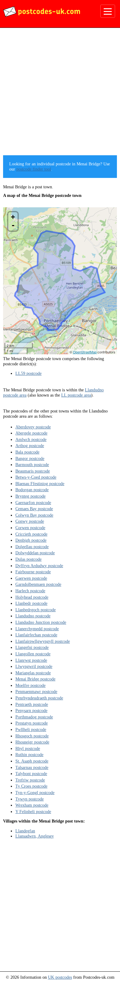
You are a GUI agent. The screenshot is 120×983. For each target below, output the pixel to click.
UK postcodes (60, 977)
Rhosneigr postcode (32, 742)
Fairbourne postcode (33, 571)
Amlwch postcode (30, 439)
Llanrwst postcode (31, 660)
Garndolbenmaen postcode (38, 584)
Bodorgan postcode (32, 489)
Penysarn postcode (31, 710)
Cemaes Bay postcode (34, 508)
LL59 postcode (28, 373)
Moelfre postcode (30, 685)
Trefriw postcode (30, 780)
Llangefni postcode (32, 647)
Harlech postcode (30, 590)
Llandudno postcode (32, 615)
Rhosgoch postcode (32, 735)
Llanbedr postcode (31, 603)
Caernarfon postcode (33, 502)
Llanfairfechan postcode (36, 634)
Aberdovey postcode (33, 426)
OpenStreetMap (85, 351)
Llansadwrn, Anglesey (34, 836)
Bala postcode (27, 452)
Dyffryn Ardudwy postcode (39, 565)
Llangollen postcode (32, 653)
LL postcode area (76, 395)
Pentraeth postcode (31, 704)
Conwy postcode (29, 521)
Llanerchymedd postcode (37, 628)
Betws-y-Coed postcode (35, 477)
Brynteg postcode (30, 496)
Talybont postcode (31, 773)
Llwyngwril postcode (33, 666)
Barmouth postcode (32, 464)
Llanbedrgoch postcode (35, 609)
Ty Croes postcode (31, 786)
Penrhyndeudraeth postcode (39, 697)
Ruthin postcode (29, 754)
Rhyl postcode (27, 748)
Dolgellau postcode (32, 546)
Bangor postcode (29, 458)
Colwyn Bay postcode (34, 515)
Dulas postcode (28, 559)
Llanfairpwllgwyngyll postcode (42, 641)
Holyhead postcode (31, 597)
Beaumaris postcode (32, 471)
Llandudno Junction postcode (40, 622)
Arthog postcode (29, 445)
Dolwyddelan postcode (35, 552)
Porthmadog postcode (34, 716)
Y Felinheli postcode (33, 811)
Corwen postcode (30, 527)
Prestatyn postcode (31, 723)
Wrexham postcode (31, 805)
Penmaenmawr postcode (36, 691)
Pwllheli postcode (30, 729)
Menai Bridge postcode (35, 678)
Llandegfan (25, 830)
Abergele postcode (31, 433)
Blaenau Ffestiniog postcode (39, 483)
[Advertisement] (60, 93)
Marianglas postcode (33, 672)
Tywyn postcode (29, 799)
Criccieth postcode (31, 534)
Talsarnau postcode (31, 767)
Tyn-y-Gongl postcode (34, 792)
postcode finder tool (33, 169)
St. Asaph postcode (31, 761)
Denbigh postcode (30, 540)
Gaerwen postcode (31, 578)
